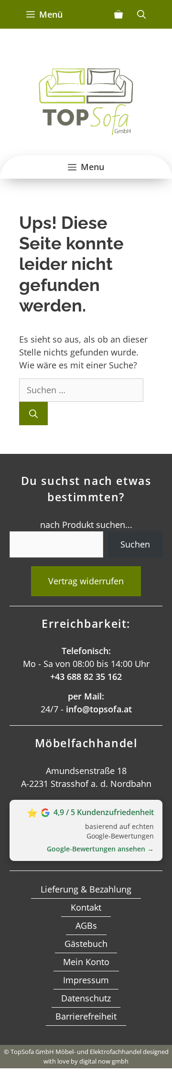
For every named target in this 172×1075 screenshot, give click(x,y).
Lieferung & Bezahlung (86, 889)
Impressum (86, 980)
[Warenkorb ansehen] (118, 14)
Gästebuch (86, 943)
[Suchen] (33, 413)
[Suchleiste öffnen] (141, 14)
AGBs (86, 925)
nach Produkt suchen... (86, 524)
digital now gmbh (104, 1061)
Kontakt (86, 907)
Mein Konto (86, 962)
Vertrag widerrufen (86, 581)
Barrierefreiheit (86, 1016)
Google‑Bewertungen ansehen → (100, 848)
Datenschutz (86, 998)
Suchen (135, 544)
